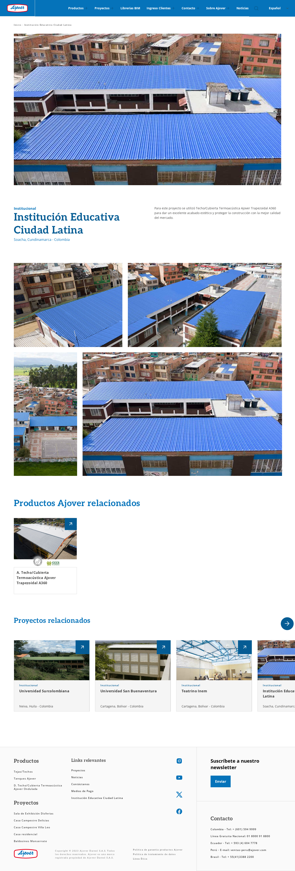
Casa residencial (25, 834)
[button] (287, 623)
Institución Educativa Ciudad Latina (97, 798)
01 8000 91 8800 (258, 836)
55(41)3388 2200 (242, 857)
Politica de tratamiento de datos (154, 854)
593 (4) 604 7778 (245, 843)
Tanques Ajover (25, 778)
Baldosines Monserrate (30, 841)
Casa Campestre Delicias (31, 820)
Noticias (77, 777)
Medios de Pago (82, 791)
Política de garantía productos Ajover (158, 850)
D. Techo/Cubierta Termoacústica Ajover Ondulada (38, 787)
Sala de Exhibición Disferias (34, 813)
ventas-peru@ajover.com (248, 850)
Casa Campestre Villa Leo (32, 827)
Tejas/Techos (23, 771)
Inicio (17, 25)
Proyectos (78, 770)
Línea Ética (140, 859)
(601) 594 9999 (245, 829)
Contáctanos (80, 784)
